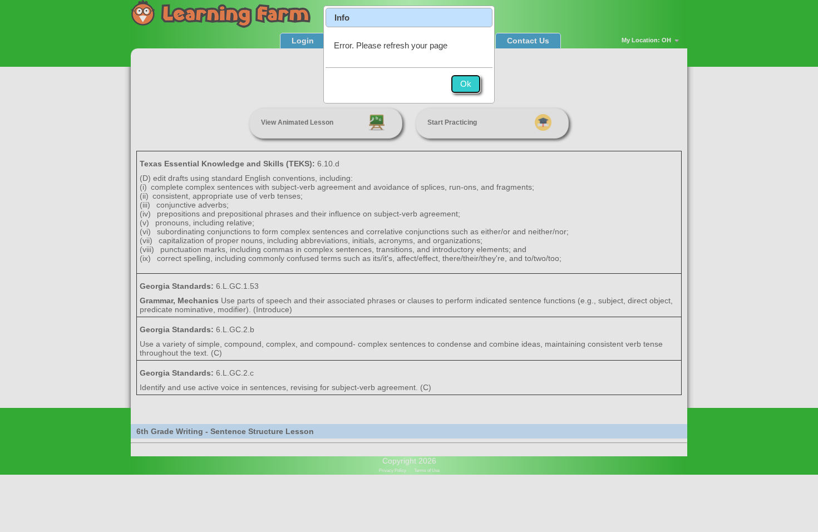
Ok (465, 83)
